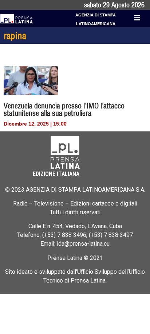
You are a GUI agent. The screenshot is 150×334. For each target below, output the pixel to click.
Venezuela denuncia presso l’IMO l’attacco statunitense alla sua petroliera (64, 109)
